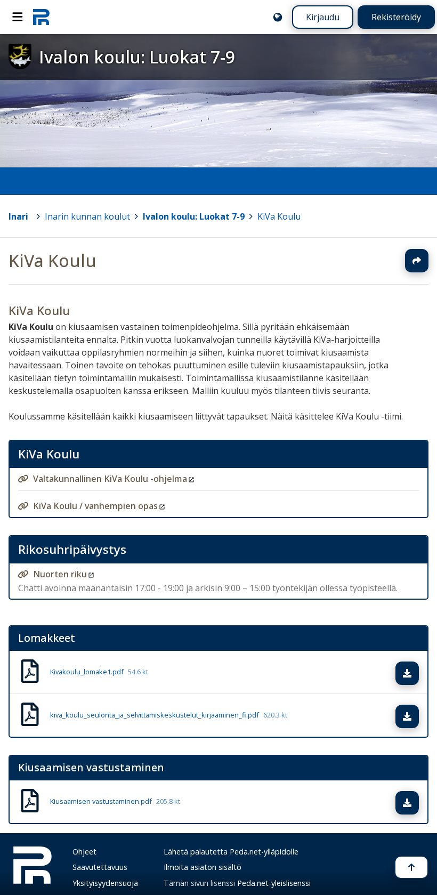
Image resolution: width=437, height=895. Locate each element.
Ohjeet (84, 851)
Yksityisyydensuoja (105, 883)
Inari (18, 216)
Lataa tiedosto (417, 673)
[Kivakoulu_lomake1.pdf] (30, 672)
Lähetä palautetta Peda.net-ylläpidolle (231, 851)
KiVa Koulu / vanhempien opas (95, 506)
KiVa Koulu (279, 216)
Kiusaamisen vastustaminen (91, 767)
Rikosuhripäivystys (72, 549)
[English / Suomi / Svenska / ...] (278, 17)
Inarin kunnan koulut (87, 216)
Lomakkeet (46, 638)
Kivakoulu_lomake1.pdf (99, 672)
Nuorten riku (60, 574)
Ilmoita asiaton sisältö (202, 867)
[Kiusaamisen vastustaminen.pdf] (30, 802)
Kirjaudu (322, 17)
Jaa (416, 260)
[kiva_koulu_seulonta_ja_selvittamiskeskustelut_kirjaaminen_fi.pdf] (30, 715)
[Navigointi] (18, 17)
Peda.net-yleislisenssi (274, 883)
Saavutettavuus (99, 867)
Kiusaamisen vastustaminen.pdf (115, 802)
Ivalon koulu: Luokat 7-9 (194, 216)
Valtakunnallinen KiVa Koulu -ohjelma (110, 479)
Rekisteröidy (396, 17)
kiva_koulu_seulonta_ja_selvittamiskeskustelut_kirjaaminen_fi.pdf (168, 715)
